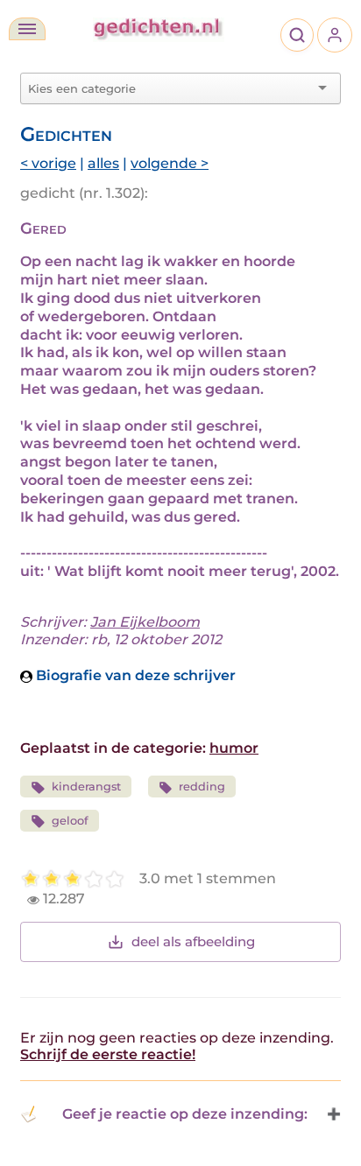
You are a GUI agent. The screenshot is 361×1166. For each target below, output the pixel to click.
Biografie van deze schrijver (134, 675)
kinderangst (86, 786)
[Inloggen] (334, 35)
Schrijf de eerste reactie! (107, 1054)
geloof (70, 820)
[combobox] (170, 88)
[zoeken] (297, 35)
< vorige (48, 163)
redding (202, 786)
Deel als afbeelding (193, 941)
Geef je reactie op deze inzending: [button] (185, 1114)
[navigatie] (27, 29)
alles (103, 163)
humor (233, 748)
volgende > (170, 163)
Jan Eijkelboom (145, 622)
